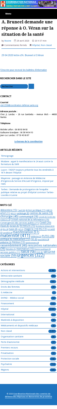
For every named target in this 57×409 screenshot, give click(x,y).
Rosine (7, 40)
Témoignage (7, 156)
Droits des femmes (10, 287)
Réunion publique (42, 249)
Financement (7, 303)
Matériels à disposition (12, 320)
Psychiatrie (6, 364)
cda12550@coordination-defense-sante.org (19, 105)
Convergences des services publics (19, 222)
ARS (13, 213)
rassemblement (13, 245)
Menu (8, 13)
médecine (36, 236)
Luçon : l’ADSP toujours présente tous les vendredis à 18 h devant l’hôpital (27, 171)
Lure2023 (7, 233)
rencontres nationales (28, 247)
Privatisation (7, 353)
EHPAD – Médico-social (12, 298)
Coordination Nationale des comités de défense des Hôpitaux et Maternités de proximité (28, 395)
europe (14, 226)
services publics (10, 252)
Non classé (46, 45)
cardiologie (23, 213)
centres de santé (41, 213)
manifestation (26, 232)
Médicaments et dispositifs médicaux (19, 325)
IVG (43, 229)
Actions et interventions (13, 270)
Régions (5, 369)
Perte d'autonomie (10, 342)
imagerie (31, 229)
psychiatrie (43, 239)
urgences (30, 255)
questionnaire (32, 243)
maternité (15, 235)
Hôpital (36, 45)
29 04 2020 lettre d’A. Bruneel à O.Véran (22, 55)
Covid (45, 222)
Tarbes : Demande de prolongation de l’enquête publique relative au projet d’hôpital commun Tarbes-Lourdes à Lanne (27, 192)
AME (49, 210)
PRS (33, 239)
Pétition (18, 242)
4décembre (8, 210)
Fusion (13, 229)
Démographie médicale (12, 281)
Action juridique (36, 210)
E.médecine (6, 292)
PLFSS (48, 236)
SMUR (28, 252)
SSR (39, 252)
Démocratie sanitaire (11, 275)
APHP (5, 213)
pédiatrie (6, 242)
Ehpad (4, 226)
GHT (20, 229)
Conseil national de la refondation (30, 219)
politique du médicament (15, 239)
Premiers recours (9, 347)
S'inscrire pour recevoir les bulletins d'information (23, 70)
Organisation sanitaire (12, 336)
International (7, 314)
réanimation (25, 248)
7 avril (21, 210)
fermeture (27, 225)
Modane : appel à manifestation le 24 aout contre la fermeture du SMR (27, 163)
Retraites (11, 249)
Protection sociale (10, 358)
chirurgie (9, 216)
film (5, 229)
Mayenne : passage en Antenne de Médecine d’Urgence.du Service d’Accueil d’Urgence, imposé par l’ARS (27, 181)
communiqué (28, 216)
